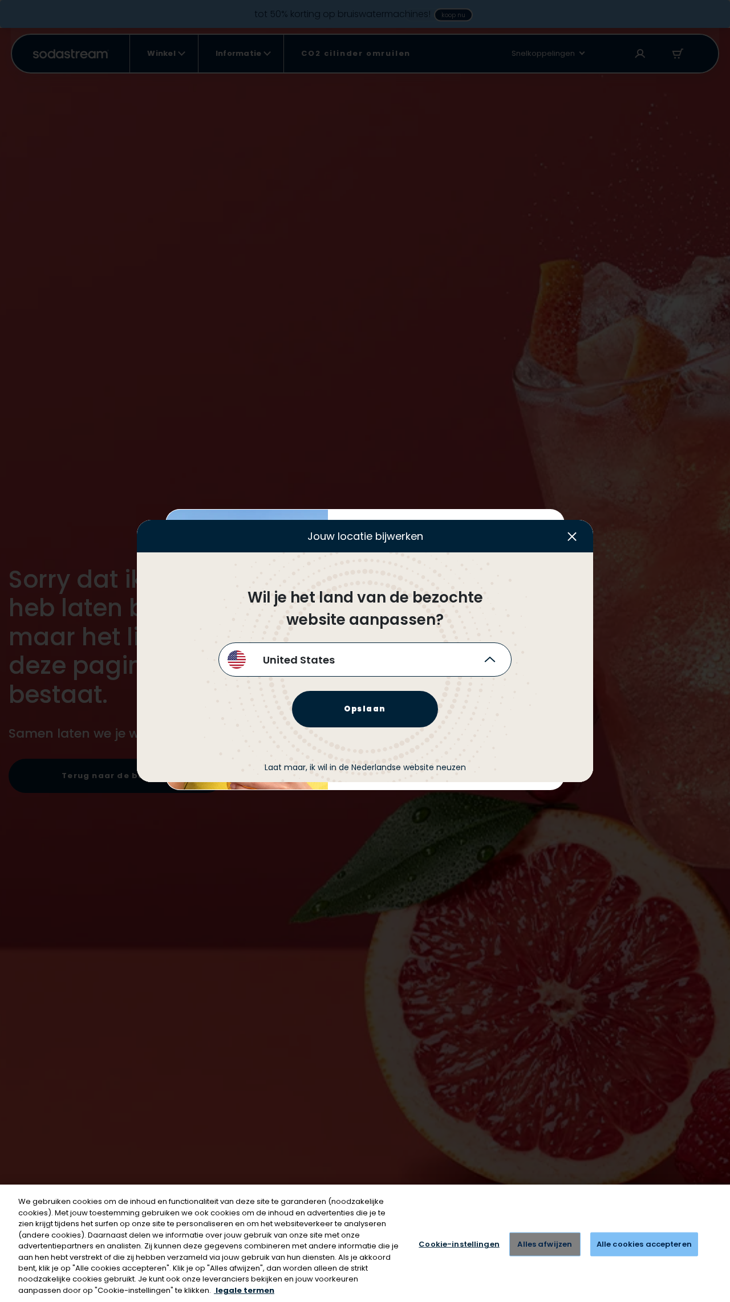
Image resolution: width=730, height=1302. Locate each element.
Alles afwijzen (544, 1244)
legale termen (244, 1290)
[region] (365, 1243)
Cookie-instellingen (459, 1244)
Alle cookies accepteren (644, 1244)
